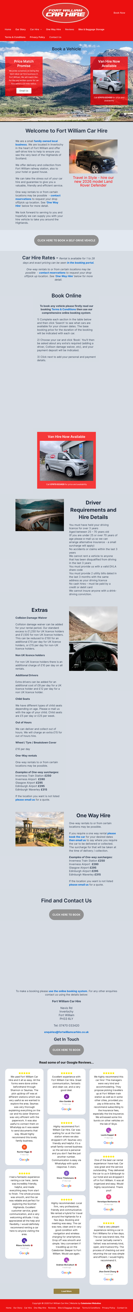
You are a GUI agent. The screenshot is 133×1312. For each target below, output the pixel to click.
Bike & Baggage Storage (69, 1308)
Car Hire (28, 1308)
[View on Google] (24, 1147)
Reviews (52, 1308)
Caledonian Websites (91, 1303)
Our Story (17, 1308)
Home (8, 1308)
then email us (77, 840)
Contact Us (122, 1308)
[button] (119, 12)
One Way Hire (64, 276)
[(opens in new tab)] (109, 82)
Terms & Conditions (64, 309)
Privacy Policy (108, 1308)
